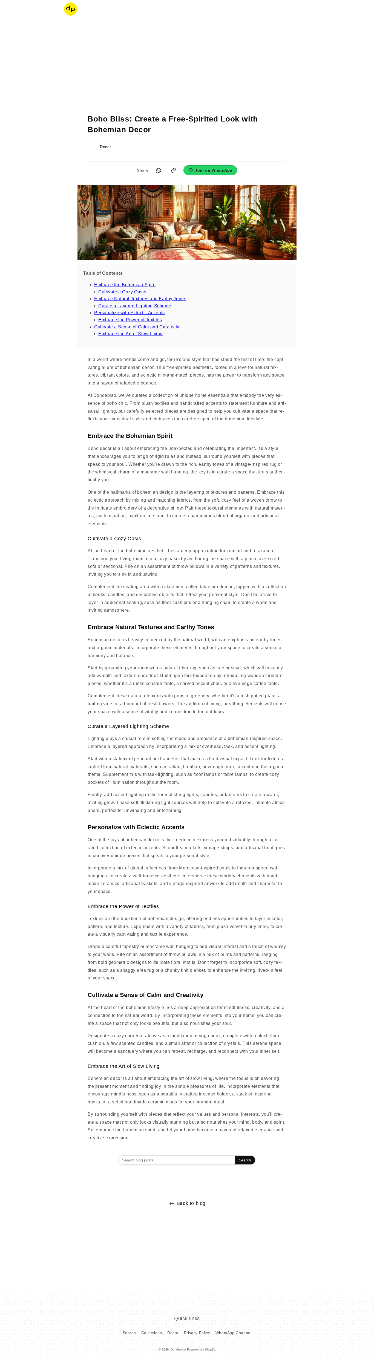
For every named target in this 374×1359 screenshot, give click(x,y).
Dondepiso (178, 1349)
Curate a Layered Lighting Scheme (134, 305)
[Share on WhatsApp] (158, 170)
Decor (173, 1333)
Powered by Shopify (201, 1349)
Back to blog (191, 1203)
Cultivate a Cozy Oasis (122, 292)
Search (245, 1160)
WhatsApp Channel (233, 1333)
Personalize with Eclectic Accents (129, 312)
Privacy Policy (197, 1333)
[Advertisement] (187, 61)
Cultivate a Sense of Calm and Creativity (136, 327)
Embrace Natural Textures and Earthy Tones (140, 298)
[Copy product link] (173, 170)
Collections (151, 1333)
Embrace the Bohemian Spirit (125, 284)
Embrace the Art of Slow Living (130, 333)
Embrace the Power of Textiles (130, 319)
